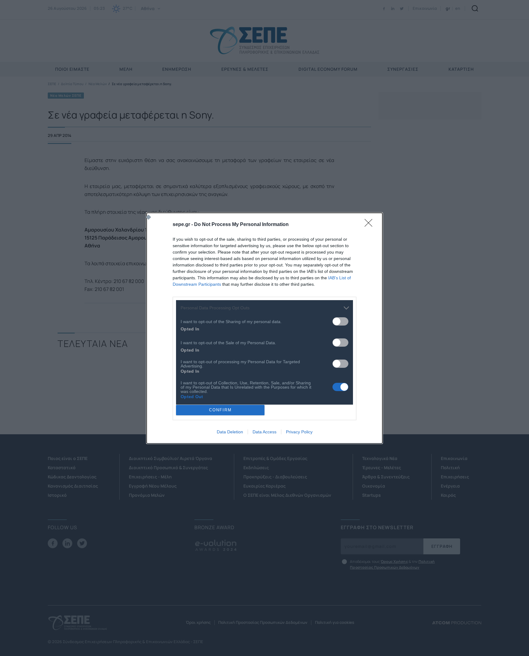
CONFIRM (220, 410)
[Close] (370, 225)
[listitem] (264, 308)
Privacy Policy (299, 431)
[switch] (340, 321)
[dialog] (264, 328)
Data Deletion (230, 431)
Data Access (264, 431)
